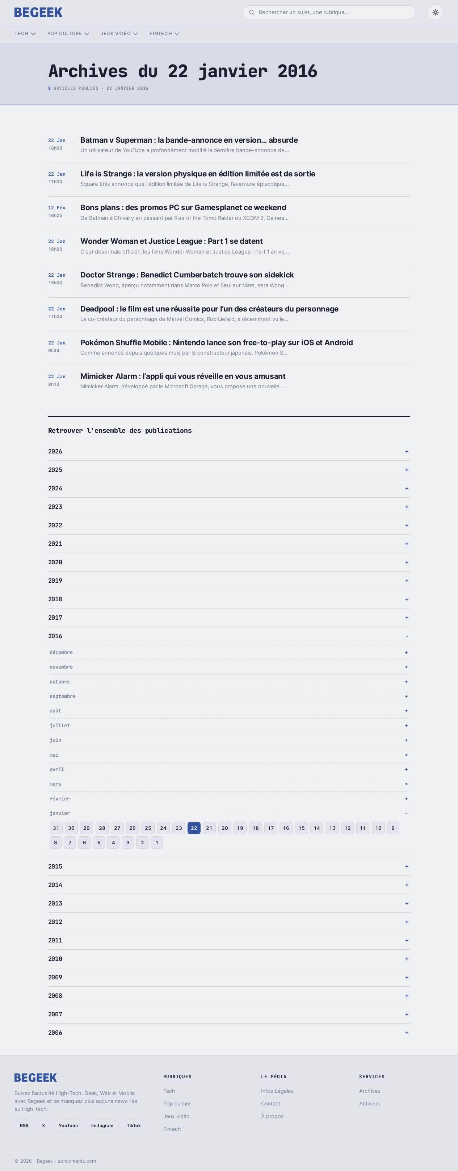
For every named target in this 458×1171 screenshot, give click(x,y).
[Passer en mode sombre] (436, 12)
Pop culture (64, 33)
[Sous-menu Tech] (33, 33)
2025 (55, 470)
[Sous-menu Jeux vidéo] (135, 33)
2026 (55, 451)
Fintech (161, 33)
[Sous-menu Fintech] (177, 33)
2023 (55, 507)
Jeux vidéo (116, 33)
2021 (55, 544)
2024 (55, 488)
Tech (21, 33)
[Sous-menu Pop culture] (86, 33)
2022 (55, 525)
